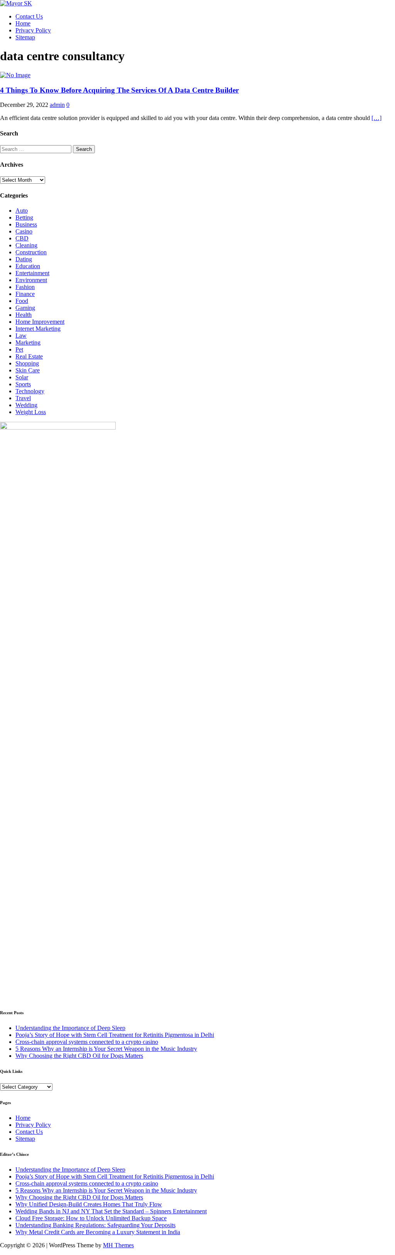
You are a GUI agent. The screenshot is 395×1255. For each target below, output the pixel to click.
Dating (23, 259)
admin (57, 104)
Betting (24, 217)
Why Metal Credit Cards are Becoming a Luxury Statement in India (97, 1232)
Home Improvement (39, 321)
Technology (29, 391)
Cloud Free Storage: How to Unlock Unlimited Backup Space (91, 1218)
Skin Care (27, 370)
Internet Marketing (38, 328)
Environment (31, 280)
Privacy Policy (33, 30)
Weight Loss (30, 412)
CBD (22, 238)
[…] (376, 118)
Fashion (25, 287)
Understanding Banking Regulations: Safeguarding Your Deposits (95, 1225)
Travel (23, 398)
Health (23, 314)
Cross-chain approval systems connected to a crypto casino (86, 1042)
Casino (23, 231)
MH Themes (118, 1245)
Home (22, 23)
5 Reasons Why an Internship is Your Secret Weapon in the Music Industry (106, 1048)
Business (26, 224)
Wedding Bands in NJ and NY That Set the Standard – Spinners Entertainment (111, 1211)
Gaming (25, 307)
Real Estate (29, 356)
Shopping (27, 363)
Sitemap (25, 37)
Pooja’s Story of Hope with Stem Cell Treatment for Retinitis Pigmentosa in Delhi (114, 1035)
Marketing (28, 342)
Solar (21, 377)
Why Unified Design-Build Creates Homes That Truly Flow (88, 1204)
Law (21, 335)
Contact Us (29, 16)
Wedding (26, 405)
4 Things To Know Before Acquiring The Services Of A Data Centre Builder (119, 90)
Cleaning (26, 245)
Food (21, 301)
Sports (23, 384)
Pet (19, 349)
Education (27, 266)
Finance (25, 294)
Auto (21, 210)
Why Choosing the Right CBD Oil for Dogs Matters (79, 1055)
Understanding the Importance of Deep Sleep (70, 1028)
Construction (31, 252)
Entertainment (32, 273)
